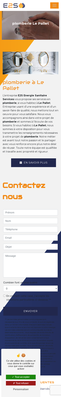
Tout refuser (22, 383)
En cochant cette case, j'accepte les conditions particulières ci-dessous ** (28, 297)
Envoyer (31, 311)
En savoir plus (35, 162)
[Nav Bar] (54, 5)
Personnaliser (21, 389)
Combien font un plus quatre (20, 282)
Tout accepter (22, 377)
